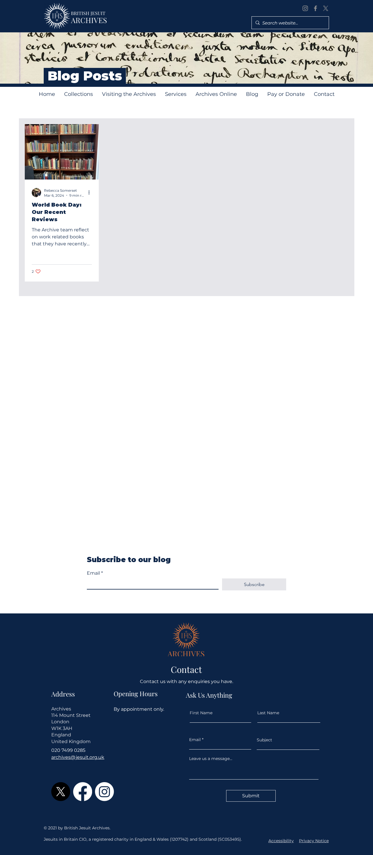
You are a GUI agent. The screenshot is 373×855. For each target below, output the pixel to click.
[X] (325, 8)
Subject (264, 740)
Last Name (268, 713)
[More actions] (90, 192)
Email (95, 573)
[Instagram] (305, 8)
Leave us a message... (210, 759)
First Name (201, 713)
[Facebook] (315, 8)
